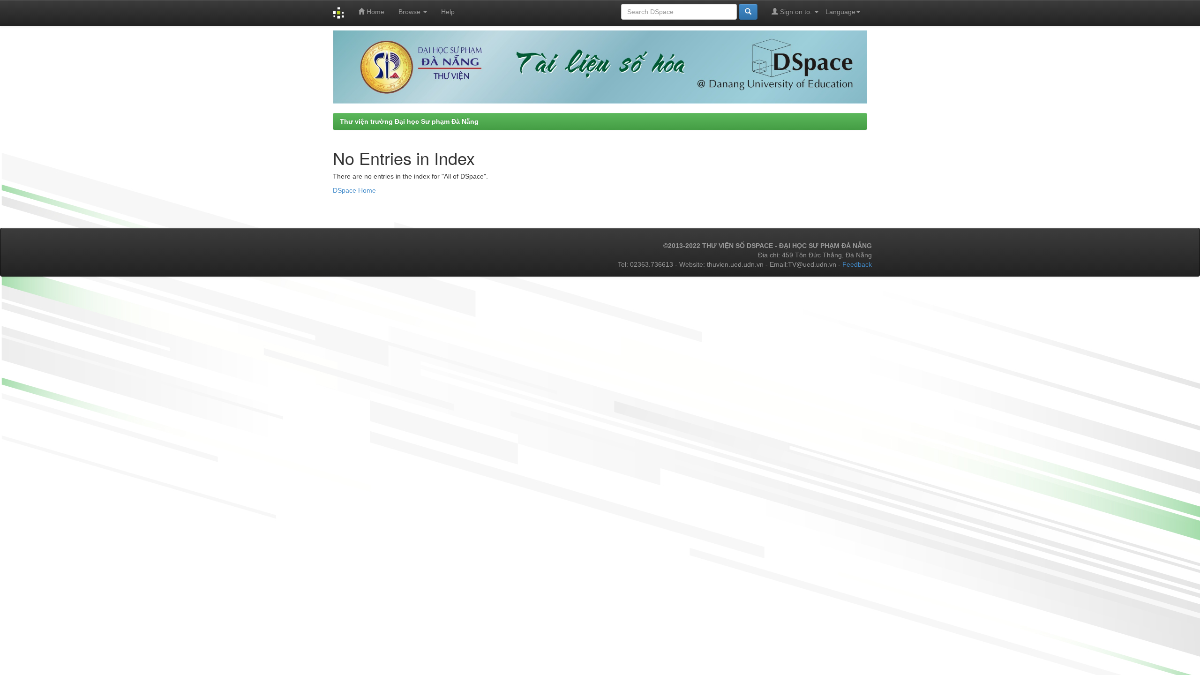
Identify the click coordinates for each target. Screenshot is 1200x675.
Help (448, 11)
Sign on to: (796, 11)
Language (840, 11)
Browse (410, 11)
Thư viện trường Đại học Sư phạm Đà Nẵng (409, 121)
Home (374, 11)
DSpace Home (354, 190)
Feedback (857, 264)
